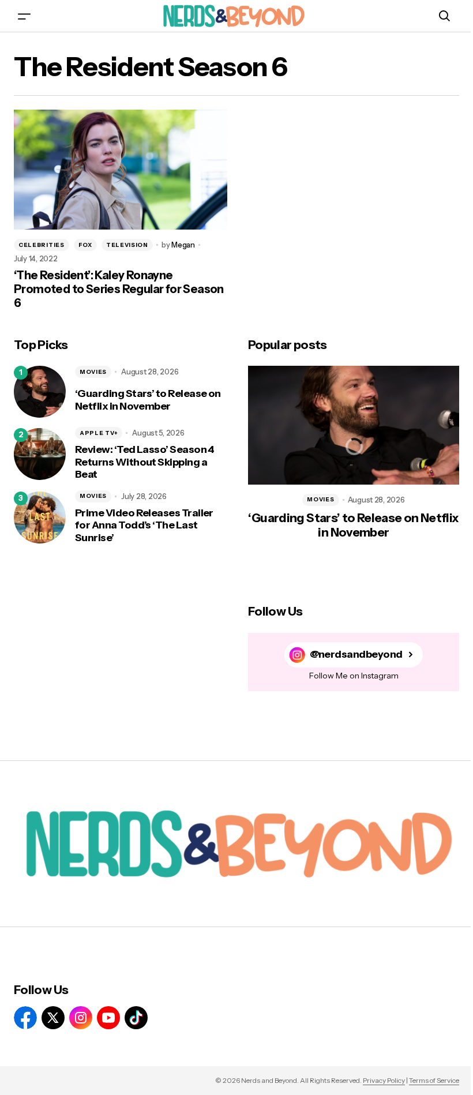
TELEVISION (127, 245)
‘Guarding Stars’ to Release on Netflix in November (148, 400)
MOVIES (93, 372)
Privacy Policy (384, 1080)
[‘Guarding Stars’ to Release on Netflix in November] (40, 392)
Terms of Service (434, 1080)
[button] (24, 16)
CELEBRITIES (41, 245)
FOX (85, 245)
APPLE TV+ (99, 433)
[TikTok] (136, 1017)
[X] (53, 1017)
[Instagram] (80, 1017)
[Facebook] (25, 1017)
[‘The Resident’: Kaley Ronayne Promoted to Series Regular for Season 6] (120, 170)
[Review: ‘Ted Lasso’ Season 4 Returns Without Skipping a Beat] (40, 454)
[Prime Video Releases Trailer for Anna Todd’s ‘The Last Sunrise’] (40, 517)
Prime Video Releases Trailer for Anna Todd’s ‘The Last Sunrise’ (144, 525)
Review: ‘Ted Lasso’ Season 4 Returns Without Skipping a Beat (145, 462)
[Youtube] (108, 1017)
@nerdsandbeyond (356, 654)
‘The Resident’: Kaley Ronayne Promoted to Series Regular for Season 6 (119, 289)
